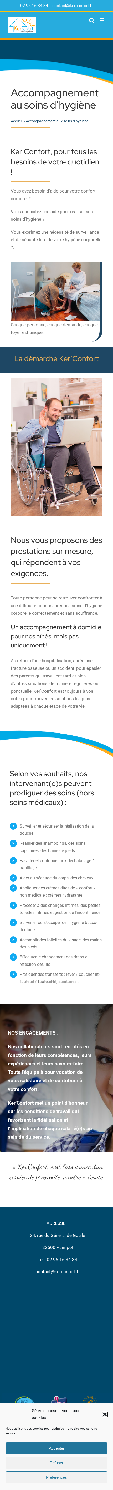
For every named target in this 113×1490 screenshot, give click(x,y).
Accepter (56, 1448)
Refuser (56, 1463)
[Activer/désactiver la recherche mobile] (91, 20)
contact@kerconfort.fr (72, 5)
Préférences (56, 1477)
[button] (104, 1414)
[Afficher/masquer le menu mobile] (102, 20)
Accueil (16, 121)
